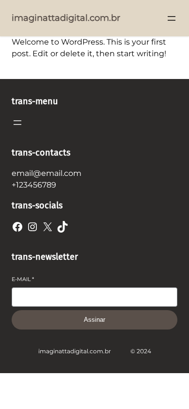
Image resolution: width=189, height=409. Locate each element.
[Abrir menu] (171, 18)
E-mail (23, 279)
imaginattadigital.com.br (66, 18)
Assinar (94, 319)
